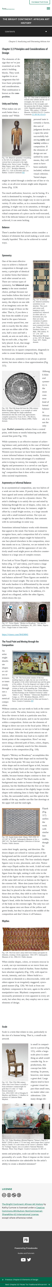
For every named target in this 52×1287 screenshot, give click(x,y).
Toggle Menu (48, 8)
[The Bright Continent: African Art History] (8, 8)
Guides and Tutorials (26, 1253)
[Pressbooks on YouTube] (23, 1260)
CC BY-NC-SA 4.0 (38, 114)
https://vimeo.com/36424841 (15, 634)
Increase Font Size (39, 2)
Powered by (26, 1248)
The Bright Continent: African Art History (26, 21)
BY (23, 173)
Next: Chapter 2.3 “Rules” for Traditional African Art (26, 1284)
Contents (10, 31)
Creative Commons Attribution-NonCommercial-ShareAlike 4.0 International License (23, 1211)
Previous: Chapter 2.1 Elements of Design (21, 1280)
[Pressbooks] (26, 1240)
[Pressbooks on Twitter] (29, 1260)
